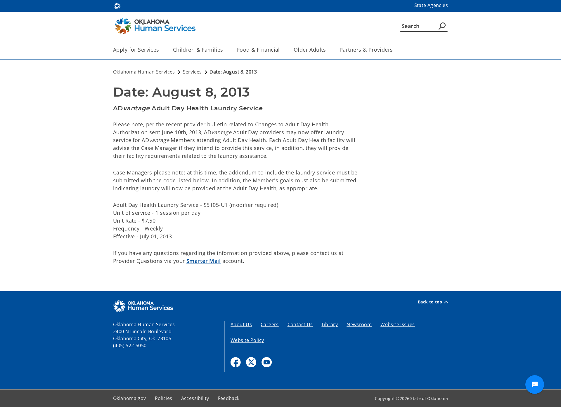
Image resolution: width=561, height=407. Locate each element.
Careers (270, 324)
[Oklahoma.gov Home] (117, 5)
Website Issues (397, 324)
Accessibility (195, 398)
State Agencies (431, 5)
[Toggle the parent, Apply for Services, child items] (161, 50)
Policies (163, 398)
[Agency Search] (442, 26)
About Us (241, 324)
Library (330, 324)
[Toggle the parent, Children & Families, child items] (225, 50)
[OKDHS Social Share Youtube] (267, 362)
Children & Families (198, 49)
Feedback (229, 398)
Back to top (430, 302)
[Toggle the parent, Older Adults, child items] (328, 50)
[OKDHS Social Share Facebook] (236, 362)
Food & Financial (258, 49)
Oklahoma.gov (129, 398)
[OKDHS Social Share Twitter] (251, 362)
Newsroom (359, 324)
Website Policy (247, 340)
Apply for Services (136, 49)
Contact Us (300, 324)
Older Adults (310, 49)
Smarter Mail (203, 260)
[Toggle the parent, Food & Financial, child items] (282, 50)
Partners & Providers (366, 49)
